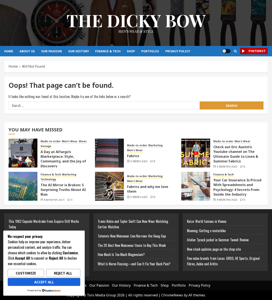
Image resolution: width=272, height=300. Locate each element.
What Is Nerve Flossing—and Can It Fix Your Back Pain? (134, 263)
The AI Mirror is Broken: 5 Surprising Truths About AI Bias (63, 190)
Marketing (155, 145)
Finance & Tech (107, 51)
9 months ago (227, 200)
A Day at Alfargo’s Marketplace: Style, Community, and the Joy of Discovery (63, 158)
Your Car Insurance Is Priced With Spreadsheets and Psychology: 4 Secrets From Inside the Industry (237, 187)
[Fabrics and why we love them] (109, 186)
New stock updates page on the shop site (214, 249)
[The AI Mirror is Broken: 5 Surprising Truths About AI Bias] (22, 186)
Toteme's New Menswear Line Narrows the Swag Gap (132, 236)
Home (8, 51)
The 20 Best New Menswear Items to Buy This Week (132, 245)
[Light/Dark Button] (226, 51)
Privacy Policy (177, 51)
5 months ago (227, 166)
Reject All (63, 273)
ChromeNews (172, 295)
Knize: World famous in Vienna (206, 221)
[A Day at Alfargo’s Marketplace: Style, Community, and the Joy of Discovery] (22, 153)
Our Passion (51, 51)
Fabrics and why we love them (147, 189)
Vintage (46, 146)
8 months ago (54, 200)
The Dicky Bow (136, 20)
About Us (27, 51)
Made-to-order (51, 141)
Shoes (83, 141)
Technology (48, 179)
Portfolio (150, 51)
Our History (78, 51)
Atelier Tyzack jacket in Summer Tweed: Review (218, 239)
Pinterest (257, 51)
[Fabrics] (109, 153)
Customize (26, 273)
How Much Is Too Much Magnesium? (121, 254)
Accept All (44, 282)
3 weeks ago (138, 161)
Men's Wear (70, 141)
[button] (235, 51)
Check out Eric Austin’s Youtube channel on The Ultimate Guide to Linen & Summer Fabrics (235, 154)
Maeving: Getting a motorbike (206, 230)
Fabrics (133, 156)
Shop (131, 51)
